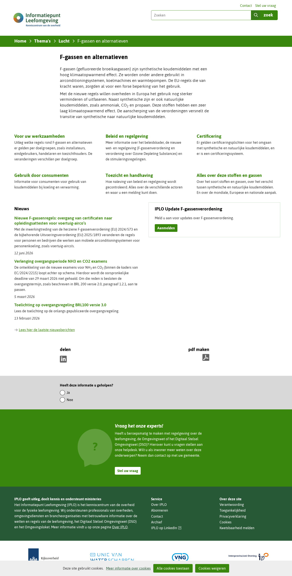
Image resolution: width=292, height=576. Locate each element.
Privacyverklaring (233, 516)
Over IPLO (120, 527)
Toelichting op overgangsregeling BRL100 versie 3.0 (60, 304)
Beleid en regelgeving (127, 136)
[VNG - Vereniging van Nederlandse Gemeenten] (180, 557)
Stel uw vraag (265, 5)
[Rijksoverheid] (43, 557)
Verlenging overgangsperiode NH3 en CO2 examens (60, 261)
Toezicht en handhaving (129, 175)
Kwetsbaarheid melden (237, 528)
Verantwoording (232, 504)
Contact (246, 5)
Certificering (209, 136)
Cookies (226, 522)
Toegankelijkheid (233, 510)
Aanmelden (166, 228)
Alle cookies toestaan (173, 568)
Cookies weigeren (212, 568)
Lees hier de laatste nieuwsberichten (47, 330)
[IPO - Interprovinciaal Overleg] (248, 557)
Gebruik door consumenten (41, 175)
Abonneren (159, 510)
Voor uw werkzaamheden (39, 136)
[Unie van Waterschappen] (111, 557)
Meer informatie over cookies (128, 568)
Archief (156, 522)
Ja (68, 392)
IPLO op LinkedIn (166, 528)
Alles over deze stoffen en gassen (229, 175)
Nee (70, 400)
